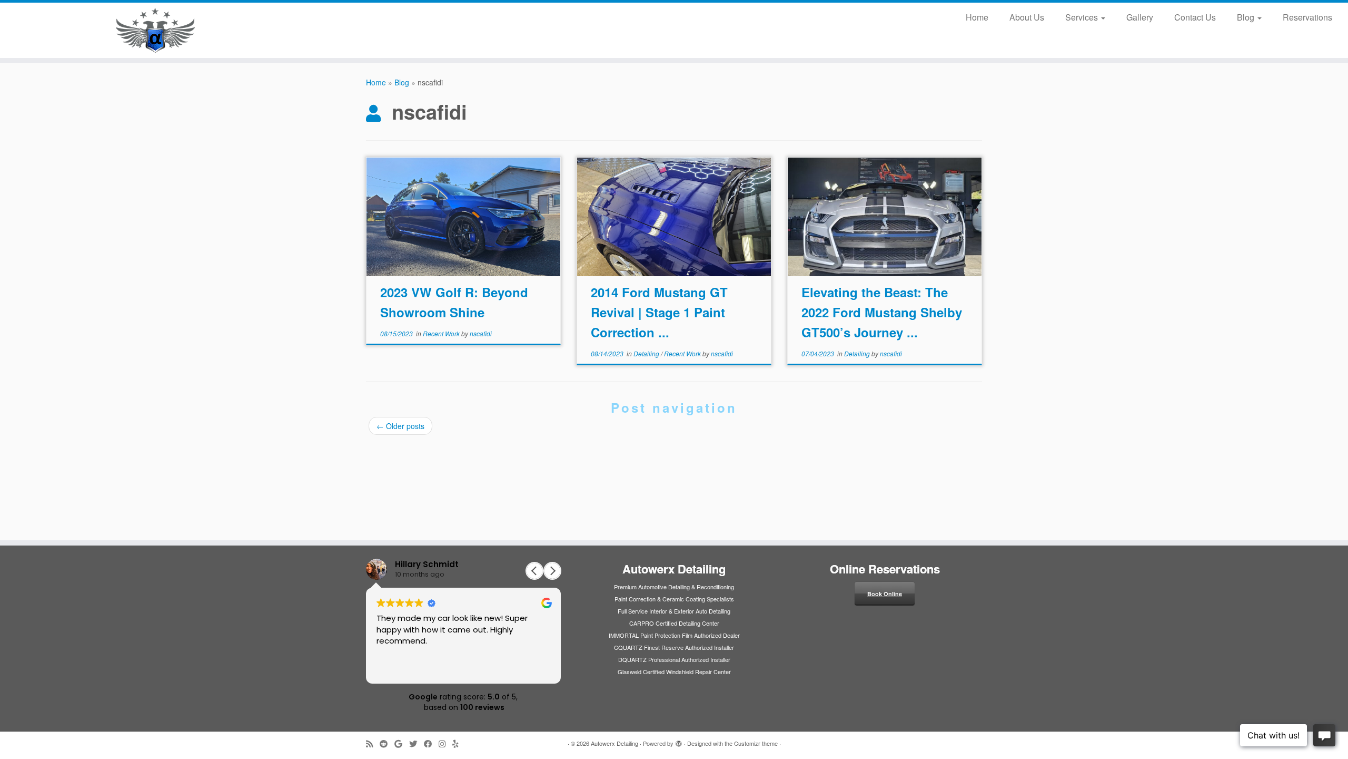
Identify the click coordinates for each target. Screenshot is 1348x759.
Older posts (400, 426)
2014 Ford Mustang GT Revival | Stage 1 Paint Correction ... (659, 312)
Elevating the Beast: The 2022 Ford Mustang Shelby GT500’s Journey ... (881, 312)
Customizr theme (756, 743)
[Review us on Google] (401, 743)
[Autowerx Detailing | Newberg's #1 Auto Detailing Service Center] (155, 30)
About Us (1026, 17)
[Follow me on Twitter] (416, 743)
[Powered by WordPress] (678, 741)
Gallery (1139, 17)
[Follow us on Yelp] (458, 743)
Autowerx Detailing (614, 743)
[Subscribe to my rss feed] (373, 743)
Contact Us (1195, 17)
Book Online (884, 594)
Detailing (647, 353)
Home (977, 17)
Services (1082, 17)
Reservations (1307, 17)
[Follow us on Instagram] (445, 743)
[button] (552, 571)
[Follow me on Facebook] (431, 743)
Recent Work (442, 333)
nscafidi (481, 333)
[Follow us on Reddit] (387, 743)
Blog (1246, 17)
